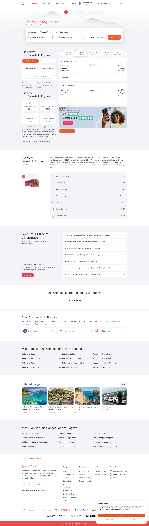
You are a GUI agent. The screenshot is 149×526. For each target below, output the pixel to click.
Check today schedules (39, 76)
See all (123, 384)
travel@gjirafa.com (120, 471)
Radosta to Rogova (30, 61)
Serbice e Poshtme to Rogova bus (35, 442)
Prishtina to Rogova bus (66, 433)
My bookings (84, 471)
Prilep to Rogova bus (101, 433)
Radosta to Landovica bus (67, 367)
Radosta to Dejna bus (101, 367)
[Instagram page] (29, 485)
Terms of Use (100, 471)
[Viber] (110, 478)
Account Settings (85, 478)
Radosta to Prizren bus (30, 363)
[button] (95, 235)
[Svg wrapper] (29, 510)
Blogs (65, 484)
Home (24, 458)
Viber (115, 478)
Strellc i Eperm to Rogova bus (33, 438)
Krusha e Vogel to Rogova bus (104, 438)
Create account (85, 481)
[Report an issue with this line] (120, 61)
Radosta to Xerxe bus (30, 354)
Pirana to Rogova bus (30, 447)
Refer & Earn (67, 491)
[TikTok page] (39, 485)
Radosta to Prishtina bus (31, 358)
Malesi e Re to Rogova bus (32, 433)
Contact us (28, 275)
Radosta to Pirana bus (30, 367)
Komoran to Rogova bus (66, 438)
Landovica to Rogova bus (103, 442)
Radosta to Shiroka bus (102, 358)
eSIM (44, 4)
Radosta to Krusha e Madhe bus (105, 363)
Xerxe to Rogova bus (65, 442)
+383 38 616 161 (119, 475)
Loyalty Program (69, 487)
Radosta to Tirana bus (101, 354)
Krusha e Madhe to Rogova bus (105, 447)
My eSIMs (82, 475)
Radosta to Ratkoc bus (66, 354)
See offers (68, 122)
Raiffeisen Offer (69, 494)
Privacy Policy (100, 475)
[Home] (30, 3)
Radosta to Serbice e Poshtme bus (70, 363)
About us (66, 478)
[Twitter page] (34, 485)
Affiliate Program (69, 497)
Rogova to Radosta (47, 61)
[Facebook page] (24, 485)
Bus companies (53, 4)
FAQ (62, 4)
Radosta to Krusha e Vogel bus (69, 358)
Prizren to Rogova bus (66, 447)
